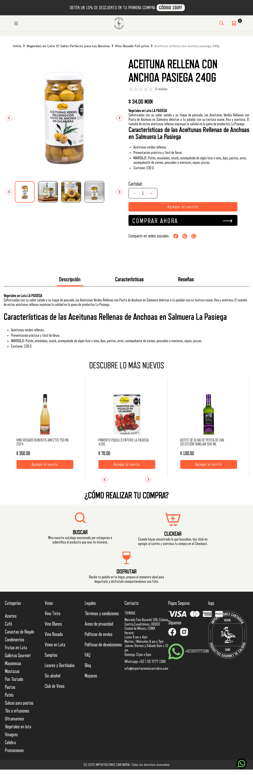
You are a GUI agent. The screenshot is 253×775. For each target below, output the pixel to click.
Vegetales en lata (18, 726)
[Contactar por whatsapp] (241, 763)
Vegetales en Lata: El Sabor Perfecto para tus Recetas (68, 46)
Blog (88, 665)
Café (8, 624)
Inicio (17, 46)
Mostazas (12, 671)
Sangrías (51, 655)
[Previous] (9, 118)
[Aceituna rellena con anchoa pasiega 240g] (24, 192)
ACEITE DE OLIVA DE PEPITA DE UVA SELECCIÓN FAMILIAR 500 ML (202, 442)
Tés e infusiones (17, 711)
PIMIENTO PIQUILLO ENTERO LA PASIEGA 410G (123, 442)
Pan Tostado (14, 679)
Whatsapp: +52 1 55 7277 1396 (145, 662)
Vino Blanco (53, 624)
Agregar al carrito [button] (45, 464)
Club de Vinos (54, 686)
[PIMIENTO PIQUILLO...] (126, 416)
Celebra (10, 742)
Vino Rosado (54, 634)
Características (129, 279)
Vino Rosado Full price (132, 46)
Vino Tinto (52, 613)
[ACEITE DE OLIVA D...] (208, 416)
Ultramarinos (14, 718)
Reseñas (186, 279)
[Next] (119, 118)
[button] (234, 23)
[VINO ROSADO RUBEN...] (45, 416)
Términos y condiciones (102, 613)
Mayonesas (13, 663)
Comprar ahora (155, 220)
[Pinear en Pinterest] (184, 236)
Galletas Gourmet (18, 655)
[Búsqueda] (221, 23)
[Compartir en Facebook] (175, 236)
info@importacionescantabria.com (146, 668)
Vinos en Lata (55, 644)
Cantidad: (135, 184)
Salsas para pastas (19, 703)
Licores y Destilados (60, 665)
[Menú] (16, 23)
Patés (9, 695)
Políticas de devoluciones (103, 644)
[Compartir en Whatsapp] (193, 236)
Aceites (11, 616)
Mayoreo (91, 675)
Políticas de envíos (98, 634)
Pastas (10, 687)
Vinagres (11, 734)
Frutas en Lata (16, 647)
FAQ (87, 655)
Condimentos (14, 639)
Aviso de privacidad (99, 624)
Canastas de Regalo (19, 631)
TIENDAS (130, 613)
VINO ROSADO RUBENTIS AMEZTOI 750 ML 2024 (42, 442)
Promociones (14, 750)
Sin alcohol (52, 675)
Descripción (70, 279)
